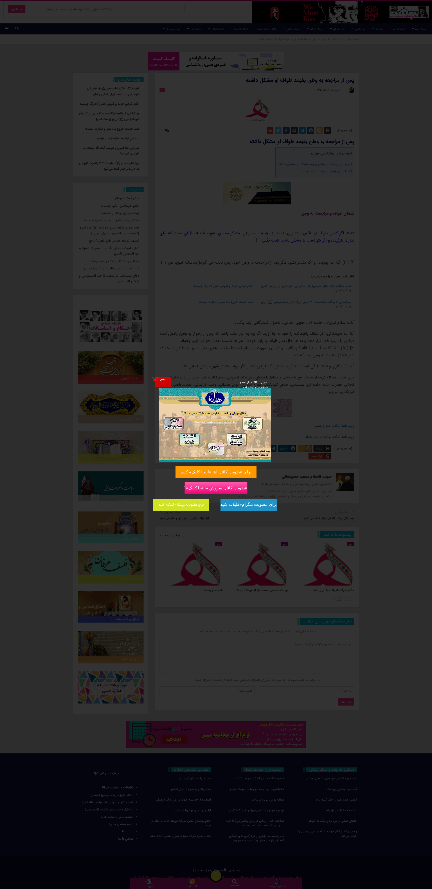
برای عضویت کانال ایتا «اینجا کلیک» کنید (216, 472)
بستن (163, 379)
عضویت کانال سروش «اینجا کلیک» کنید (215, 487)
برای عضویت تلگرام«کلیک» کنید (248, 504)
